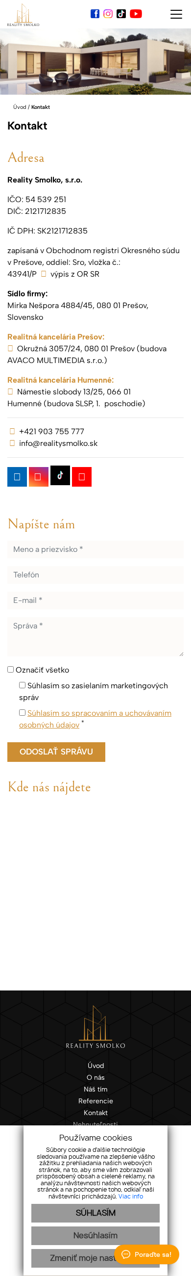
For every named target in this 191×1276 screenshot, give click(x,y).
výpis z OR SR (74, 274)
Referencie (95, 1100)
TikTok (60, 475)
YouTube (82, 477)
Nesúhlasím (95, 1236)
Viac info (131, 1196)
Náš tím (96, 1089)
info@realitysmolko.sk (58, 443)
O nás (96, 1077)
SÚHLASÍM (96, 1213)
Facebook (17, 477)
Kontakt (96, 1112)
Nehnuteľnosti (95, 1124)
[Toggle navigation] (173, 14)
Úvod (19, 107)
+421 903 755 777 (51, 431)
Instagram (38, 477)
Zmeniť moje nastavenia (95, 1258)
